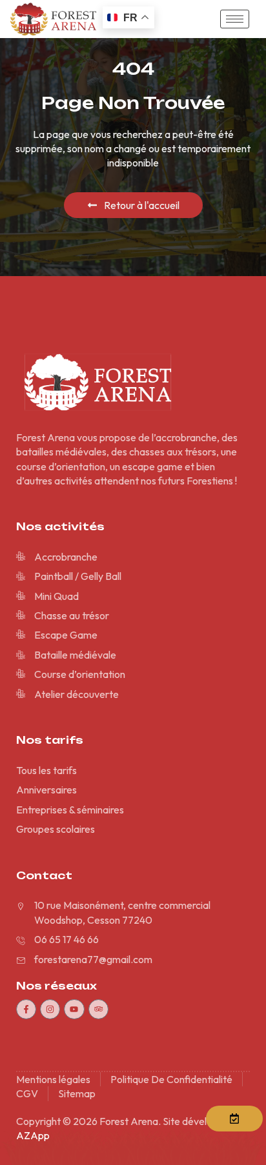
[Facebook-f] (26, 1009)
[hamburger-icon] (234, 19)
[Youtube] (74, 1009)
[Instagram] (50, 1009)
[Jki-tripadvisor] (98, 1009)
